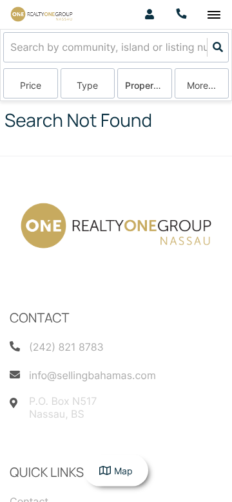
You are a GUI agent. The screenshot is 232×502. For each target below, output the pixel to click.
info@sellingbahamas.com (92, 375)
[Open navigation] (213, 15)
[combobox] (12, 47)
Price (30, 85)
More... (201, 85)
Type (87, 85)
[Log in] (149, 14)
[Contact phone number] (181, 14)
